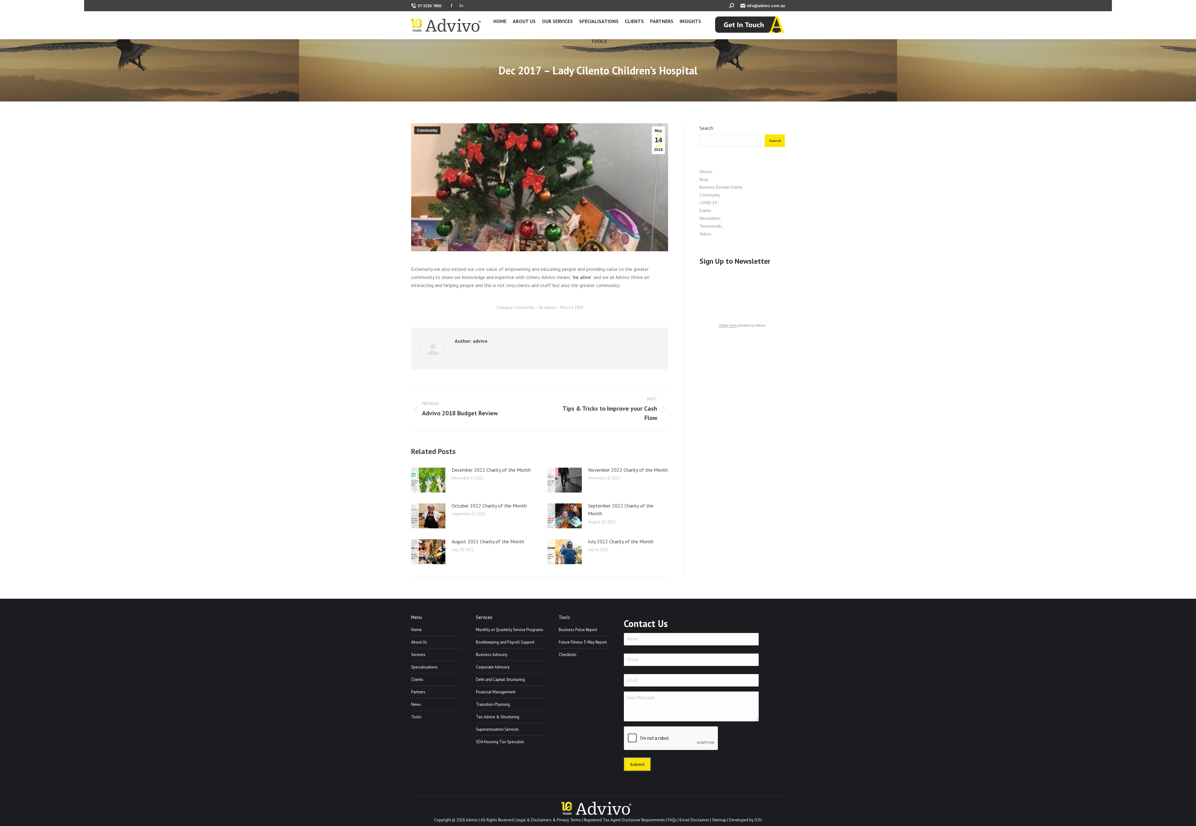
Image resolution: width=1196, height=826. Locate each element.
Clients (417, 679)
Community (427, 130)
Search (706, 128)
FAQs (672, 820)
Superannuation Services (497, 729)
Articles (706, 171)
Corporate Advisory (493, 667)
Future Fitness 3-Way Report (583, 642)
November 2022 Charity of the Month (628, 470)
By (547, 307)
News (416, 704)
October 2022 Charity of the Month (489, 506)
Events (705, 210)
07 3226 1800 (429, 5)
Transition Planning (493, 704)
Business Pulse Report (578, 629)
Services (418, 654)
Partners (418, 692)
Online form (727, 325)
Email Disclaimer (694, 820)
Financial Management (495, 692)
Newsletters (710, 218)
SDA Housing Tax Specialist (500, 741)
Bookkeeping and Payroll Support (505, 642)
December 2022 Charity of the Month (491, 470)
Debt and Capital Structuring (500, 679)
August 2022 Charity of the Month (488, 541)
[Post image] (428, 480)
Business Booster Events (721, 187)
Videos (705, 234)
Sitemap (719, 820)
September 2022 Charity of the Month (620, 510)
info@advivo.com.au (766, 5)
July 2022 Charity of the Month (620, 541)
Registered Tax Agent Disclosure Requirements (624, 820)
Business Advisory (491, 654)
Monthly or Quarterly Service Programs (509, 629)
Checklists (568, 654)
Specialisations (424, 667)
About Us (419, 642)
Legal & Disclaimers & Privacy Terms (548, 820)
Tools (416, 717)
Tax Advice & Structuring (497, 717)
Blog (704, 179)
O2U (758, 820)
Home (416, 629)
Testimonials (711, 226)
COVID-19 (708, 202)
